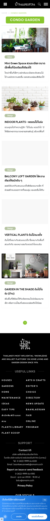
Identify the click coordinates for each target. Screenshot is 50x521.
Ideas (9, 57)
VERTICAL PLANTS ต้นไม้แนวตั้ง (23, 235)
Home (4, 13)
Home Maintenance (11, 394)
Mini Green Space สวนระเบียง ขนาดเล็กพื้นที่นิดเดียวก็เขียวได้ (25, 65)
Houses (7, 380)
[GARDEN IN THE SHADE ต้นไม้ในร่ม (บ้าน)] (25, 266)
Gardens (8, 386)
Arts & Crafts (36, 380)
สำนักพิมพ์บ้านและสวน (11, 418)
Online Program (32, 424)
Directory (33, 397)
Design (10, 115)
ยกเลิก (19, 516)
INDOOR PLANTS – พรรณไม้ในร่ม (24, 122)
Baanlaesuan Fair (35, 412)
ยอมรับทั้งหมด (37, 516)
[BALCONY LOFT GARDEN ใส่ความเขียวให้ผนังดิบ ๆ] (25, 153)
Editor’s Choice (32, 389)
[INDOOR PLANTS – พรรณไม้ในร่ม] (25, 98)
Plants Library (12, 427)
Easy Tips (8, 409)
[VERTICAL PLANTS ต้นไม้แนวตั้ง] (25, 211)
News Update (35, 403)
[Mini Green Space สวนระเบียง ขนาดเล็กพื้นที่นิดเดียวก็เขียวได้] (25, 40)
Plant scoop (11, 432)
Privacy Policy (25, 485)
